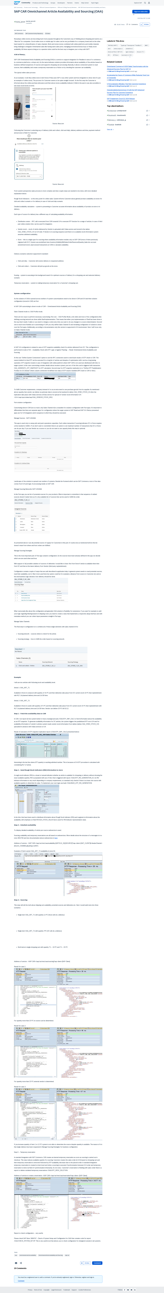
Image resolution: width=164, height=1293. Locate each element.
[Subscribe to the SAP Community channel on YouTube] (131, 1290)
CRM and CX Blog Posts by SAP (118, 71)
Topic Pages (95, 3)
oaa (16, 1255)
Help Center (85, 3)
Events (77, 3)
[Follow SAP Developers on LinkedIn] (135, 1290)
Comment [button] (97, 1263)
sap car (67, 1255)
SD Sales (47, 33)
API (108, 55)
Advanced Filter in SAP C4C (115, 52)
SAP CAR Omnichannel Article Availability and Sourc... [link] (92, 7)
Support (74, 1290)
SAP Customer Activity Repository (34, 33)
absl (109, 48)
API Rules (115, 55)
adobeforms (129, 48)
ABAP (146, 45)
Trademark (66, 1290)
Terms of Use (38, 1290)
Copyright (47, 1290)
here (56, 838)
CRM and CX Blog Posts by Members (67, 7)
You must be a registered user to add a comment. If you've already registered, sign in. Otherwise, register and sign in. (56, 1277)
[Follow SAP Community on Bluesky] (128, 1290)
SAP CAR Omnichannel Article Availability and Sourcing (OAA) (58, 11)
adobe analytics (118, 48)
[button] (141, 24)
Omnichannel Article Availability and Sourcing (51, 1255)
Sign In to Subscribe (141, 11)
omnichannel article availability (28, 1255)
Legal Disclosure (56, 1290)
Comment (21, 1281)
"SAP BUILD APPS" (112, 45)
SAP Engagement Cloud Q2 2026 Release (121, 98)
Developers (61, 3)
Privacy (30, 1290)
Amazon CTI (140, 52)
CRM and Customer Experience (47, 7)
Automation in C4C (126, 55)
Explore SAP (138, 3)
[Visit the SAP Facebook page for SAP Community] (124, 1290)
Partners (70, 3)
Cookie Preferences (84, 1290)
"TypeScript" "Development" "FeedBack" (130, 45)
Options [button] (133, 15)
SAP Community (18, 7)
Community (25, 3)
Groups (53, 3)
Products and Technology (40, 3)
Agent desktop (129, 52)
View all (109, 129)
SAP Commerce (19, 33)
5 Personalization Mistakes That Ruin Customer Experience (126, 84)
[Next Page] (129, 57)
